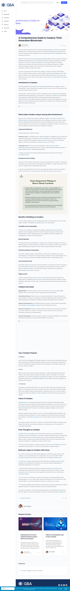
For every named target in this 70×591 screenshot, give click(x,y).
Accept (60, 588)
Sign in (57, 2)
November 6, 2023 (28, 553)
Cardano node (57, 444)
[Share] (65, 498)
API (28, 387)
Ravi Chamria (25, 44)
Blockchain (28, 498)
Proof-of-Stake (40, 86)
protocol (27, 362)
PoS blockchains (32, 435)
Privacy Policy (65, 589)
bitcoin (52, 142)
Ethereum (39, 62)
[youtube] (66, 585)
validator (42, 244)
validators (49, 164)
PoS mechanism (45, 138)
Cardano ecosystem (34, 417)
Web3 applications (40, 378)
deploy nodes (30, 461)
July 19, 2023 (52, 552)
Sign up (64, 2)
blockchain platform (46, 58)
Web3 (47, 75)
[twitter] (64, 585)
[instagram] (59, 585)
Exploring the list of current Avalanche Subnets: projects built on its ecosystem (29, 536)
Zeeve (31, 446)
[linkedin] (61, 585)
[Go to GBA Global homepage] (7, 4)
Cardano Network (22, 402)
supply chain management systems (31, 305)
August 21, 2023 (25, 46)
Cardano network (24, 154)
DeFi (24, 424)
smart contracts (25, 474)
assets (50, 169)
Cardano (20, 58)
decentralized (25, 408)
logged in (29, 570)
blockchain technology (48, 51)
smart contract (42, 279)
